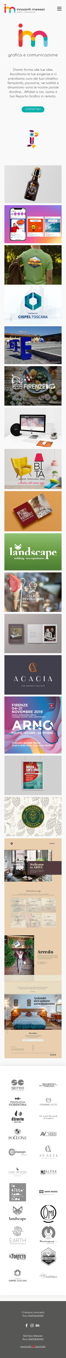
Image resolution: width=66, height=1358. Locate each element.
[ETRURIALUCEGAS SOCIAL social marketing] (33, 224)
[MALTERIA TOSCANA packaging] (33, 184)
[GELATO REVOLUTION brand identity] (33, 592)
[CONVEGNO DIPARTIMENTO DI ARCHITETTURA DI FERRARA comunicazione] (33, 511)
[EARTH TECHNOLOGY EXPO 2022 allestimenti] (33, 345)
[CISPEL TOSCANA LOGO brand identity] (33, 305)
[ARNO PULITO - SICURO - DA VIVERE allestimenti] (33, 725)
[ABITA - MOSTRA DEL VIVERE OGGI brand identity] (33, 469)
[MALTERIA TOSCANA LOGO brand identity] (33, 816)
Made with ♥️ (27, 1346)
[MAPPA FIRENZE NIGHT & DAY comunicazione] (33, 675)
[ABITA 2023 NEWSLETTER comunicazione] (33, 948)
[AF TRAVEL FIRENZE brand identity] (33, 265)
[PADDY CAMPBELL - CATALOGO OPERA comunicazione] (33, 633)
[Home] (24, 9)
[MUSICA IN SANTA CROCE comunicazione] (33, 775)
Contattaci (33, 109)
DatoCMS (40, 1346)
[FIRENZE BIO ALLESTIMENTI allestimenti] (33, 386)
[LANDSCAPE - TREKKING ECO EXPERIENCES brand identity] (33, 551)
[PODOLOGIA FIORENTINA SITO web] (33, 427)
